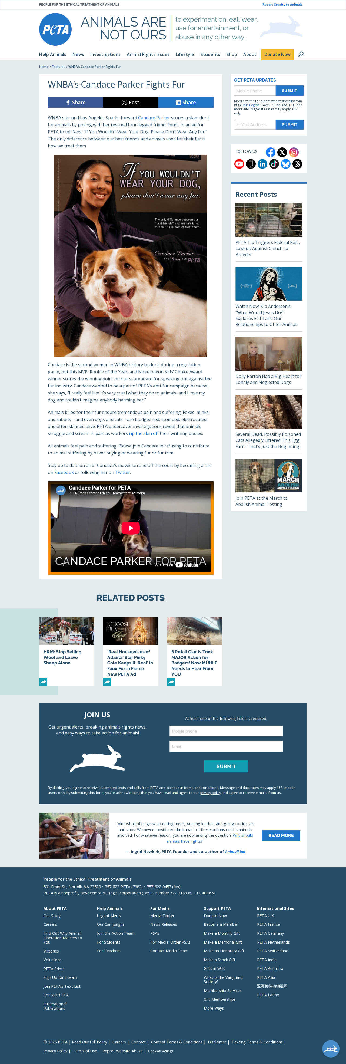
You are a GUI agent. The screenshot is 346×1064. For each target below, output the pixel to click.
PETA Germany (270, 933)
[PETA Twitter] (282, 152)
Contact (138, 1042)
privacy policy (210, 792)
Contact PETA (56, 994)
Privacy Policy (55, 1050)
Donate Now (215, 915)
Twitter (122, 472)
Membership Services (223, 990)
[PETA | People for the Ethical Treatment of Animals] (55, 29)
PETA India (267, 959)
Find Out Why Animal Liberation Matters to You (63, 938)
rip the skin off (144, 433)
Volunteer (52, 959)
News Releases (163, 924)
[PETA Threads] (297, 164)
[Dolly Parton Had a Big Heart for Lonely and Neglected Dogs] (268, 363)
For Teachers (109, 950)
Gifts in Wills (214, 968)
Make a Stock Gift (219, 959)
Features (58, 66)
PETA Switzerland (272, 950)
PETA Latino (268, 994)
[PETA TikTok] (274, 164)
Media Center (162, 915)
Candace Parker (154, 118)
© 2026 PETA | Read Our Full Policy (75, 1042)
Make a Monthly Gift (222, 933)
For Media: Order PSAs (170, 942)
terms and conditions (201, 787)
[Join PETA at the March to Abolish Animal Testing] (268, 485)
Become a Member (221, 924)
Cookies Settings (160, 1051)
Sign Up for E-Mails (60, 977)
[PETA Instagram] (294, 152)
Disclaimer (217, 1042)
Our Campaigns (111, 924)
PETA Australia (270, 968)
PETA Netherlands (273, 942)
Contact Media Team (169, 950)
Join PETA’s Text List (62, 986)
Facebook (64, 472)
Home (44, 66)
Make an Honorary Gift (224, 950)
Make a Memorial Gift (223, 942)
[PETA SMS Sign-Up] (251, 164)
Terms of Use (85, 1050)
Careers (50, 924)
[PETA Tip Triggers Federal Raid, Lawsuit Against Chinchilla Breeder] (268, 232)
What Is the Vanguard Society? (223, 979)
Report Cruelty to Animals (282, 4)
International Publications (55, 1006)
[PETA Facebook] (270, 152)
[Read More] (173, 836)
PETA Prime (54, 968)
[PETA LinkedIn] (262, 164)
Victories (51, 951)
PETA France (268, 924)
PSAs (154, 933)
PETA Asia (266, 977)
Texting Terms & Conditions (257, 1042)
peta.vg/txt (251, 105)
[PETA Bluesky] (286, 164)
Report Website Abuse (122, 1050)
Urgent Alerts (109, 915)
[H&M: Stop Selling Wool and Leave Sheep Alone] (66, 651)
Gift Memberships (220, 999)
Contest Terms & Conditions (176, 1042)
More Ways (214, 1008)
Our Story (52, 915)
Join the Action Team (116, 933)
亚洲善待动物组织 (272, 986)
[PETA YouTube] (239, 164)
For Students (108, 942)
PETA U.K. (266, 915)
